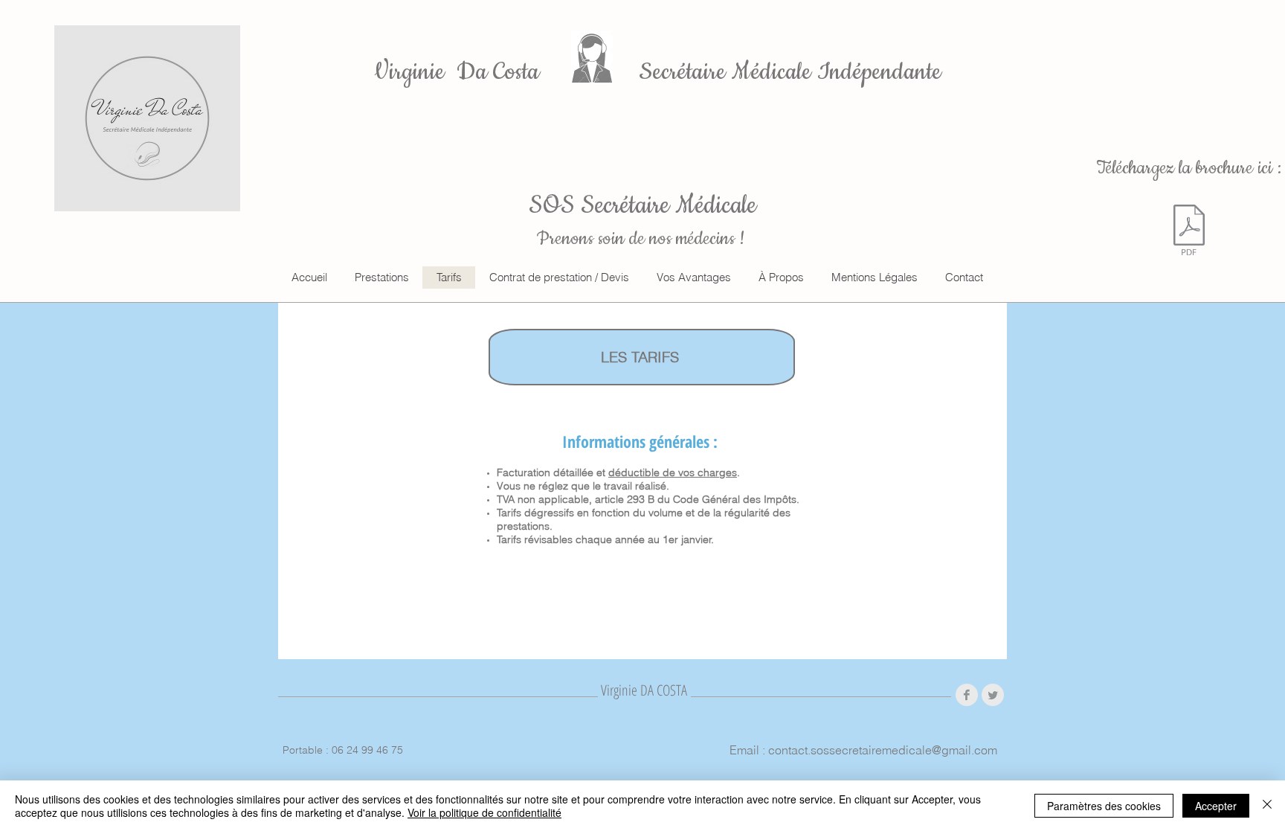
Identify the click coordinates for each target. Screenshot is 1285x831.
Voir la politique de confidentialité (484, 812)
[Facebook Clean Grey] (967, 695)
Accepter (1216, 805)
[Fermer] (1267, 805)
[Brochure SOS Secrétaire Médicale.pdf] (1189, 232)
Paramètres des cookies (1104, 805)
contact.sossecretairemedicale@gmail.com (882, 749)
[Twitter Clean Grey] (993, 695)
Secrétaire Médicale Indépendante (790, 72)
